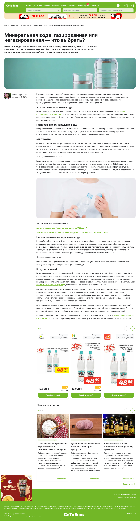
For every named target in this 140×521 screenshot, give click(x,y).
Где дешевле (37, 5)
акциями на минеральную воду (50, 285)
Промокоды (95, 5)
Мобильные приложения (127, 497)
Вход (124, 5)
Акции (28, 5)
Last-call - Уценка (83, 5)
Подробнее (61, 479)
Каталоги (47, 5)
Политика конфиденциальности (125, 494)
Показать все (128, 484)
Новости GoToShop (68, 5)
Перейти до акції (53, 395)
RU (129, 5)
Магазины (55, 5)
